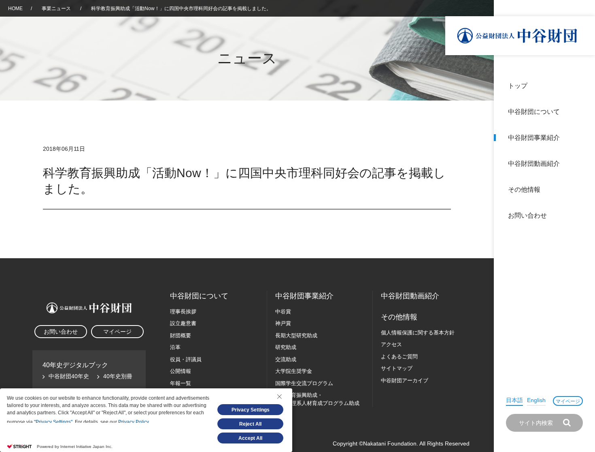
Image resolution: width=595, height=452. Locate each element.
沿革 (583, 163)
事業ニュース (57, 8)
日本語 (514, 400)
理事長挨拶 (183, 311)
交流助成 (285, 359)
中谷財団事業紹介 (534, 137)
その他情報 (524, 189)
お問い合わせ (527, 215)
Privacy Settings (251, 410)
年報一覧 (180, 383)
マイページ (568, 401)
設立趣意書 (183, 323)
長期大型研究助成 (296, 335)
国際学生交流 (304, 383)
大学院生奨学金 (293, 371)
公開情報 (180, 371)
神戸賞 (283, 323)
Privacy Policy (133, 422)
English (536, 400)
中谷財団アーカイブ (404, 380)
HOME (15, 8)
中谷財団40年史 (69, 376)
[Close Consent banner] (279, 396)
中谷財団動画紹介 (534, 163)
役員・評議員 (186, 359)
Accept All (250, 438)
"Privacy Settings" (53, 422)
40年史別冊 (117, 376)
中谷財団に (199, 296)
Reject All (250, 424)
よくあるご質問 (399, 356)
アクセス (391, 344)
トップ (517, 85)
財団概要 (180, 335)
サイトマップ (396, 368)
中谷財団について (534, 111)
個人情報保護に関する (418, 333)
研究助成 (285, 347)
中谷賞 (283, 311)
